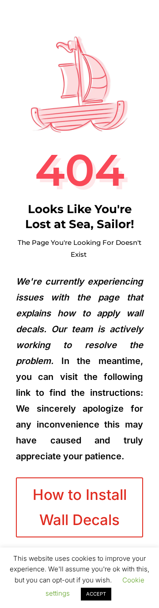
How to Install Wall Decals (80, 507)
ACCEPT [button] (96, 594)
